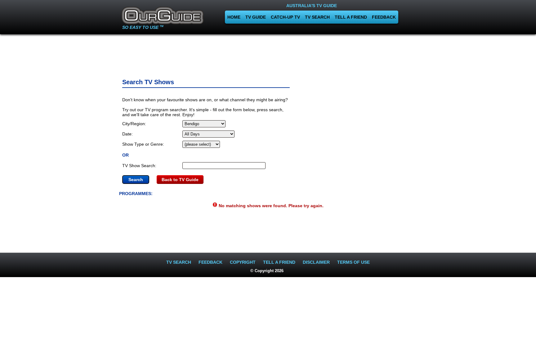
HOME (233, 17)
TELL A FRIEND (351, 17)
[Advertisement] (268, 54)
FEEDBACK (384, 17)
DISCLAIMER (316, 262)
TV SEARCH (317, 17)
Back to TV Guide (180, 179)
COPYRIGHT (243, 262)
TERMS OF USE (353, 262)
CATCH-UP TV (285, 17)
